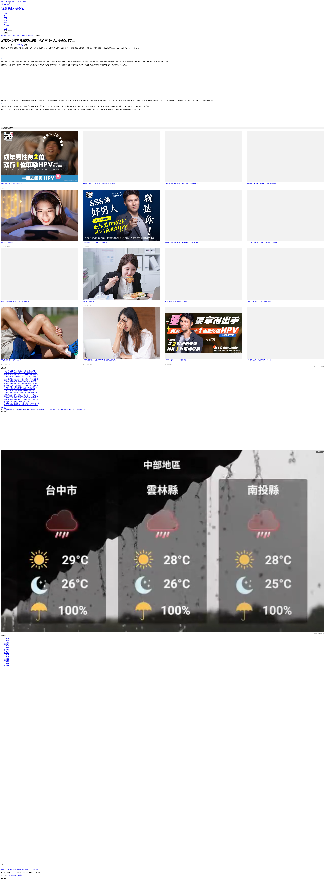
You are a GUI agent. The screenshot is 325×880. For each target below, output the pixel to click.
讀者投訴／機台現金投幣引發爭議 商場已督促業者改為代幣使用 (25, 410)
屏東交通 (6, 642)
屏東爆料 (30, 36)
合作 (5, 24)
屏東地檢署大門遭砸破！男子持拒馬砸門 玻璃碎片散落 (21, 405)
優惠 (5, 13)
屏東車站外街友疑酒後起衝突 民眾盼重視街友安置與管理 (67, 410)
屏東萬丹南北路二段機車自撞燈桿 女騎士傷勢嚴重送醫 (261, 183)
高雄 (5, 20)
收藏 (2, 408)
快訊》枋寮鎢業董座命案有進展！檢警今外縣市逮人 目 (21, 399)
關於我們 (14, 1)
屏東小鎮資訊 (17, 36)
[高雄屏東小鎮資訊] (12, 8)
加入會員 (6, 4)
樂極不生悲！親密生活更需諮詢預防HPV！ (12, 183)
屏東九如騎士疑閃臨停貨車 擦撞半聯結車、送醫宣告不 (21, 380)
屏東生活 (6, 653)
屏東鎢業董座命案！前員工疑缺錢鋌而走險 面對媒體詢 (21, 397)
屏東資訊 (24, 36)
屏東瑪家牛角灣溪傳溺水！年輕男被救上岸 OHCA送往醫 (21, 403)
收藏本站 (9, 1)
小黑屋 (22, 869)
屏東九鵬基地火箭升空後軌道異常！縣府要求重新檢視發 (21, 378)
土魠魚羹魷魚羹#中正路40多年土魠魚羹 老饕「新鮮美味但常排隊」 (182, 183)
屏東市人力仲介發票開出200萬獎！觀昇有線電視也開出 (20, 392)
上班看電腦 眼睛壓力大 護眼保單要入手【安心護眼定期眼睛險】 (100, 360)
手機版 (18, 869)
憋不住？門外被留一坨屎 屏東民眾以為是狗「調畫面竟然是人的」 (264, 242)
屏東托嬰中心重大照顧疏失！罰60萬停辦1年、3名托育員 (21, 376)
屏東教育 (6, 647)
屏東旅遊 (6, 649)
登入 (2, 4)
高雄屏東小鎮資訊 (6, 36)
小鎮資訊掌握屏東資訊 (15, 875)
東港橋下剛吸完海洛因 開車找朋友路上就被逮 (177, 301)
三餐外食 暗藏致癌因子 (89, 301)
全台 (5, 17)
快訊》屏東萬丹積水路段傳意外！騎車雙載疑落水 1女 (20, 373)
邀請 (5, 408)
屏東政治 (6, 644)
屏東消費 (6, 654)
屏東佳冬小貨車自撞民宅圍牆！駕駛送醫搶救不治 (19, 390)
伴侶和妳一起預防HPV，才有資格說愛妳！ (176, 360)
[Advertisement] (109, 85)
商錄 (5, 15)
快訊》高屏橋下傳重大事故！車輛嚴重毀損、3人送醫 (20, 394)
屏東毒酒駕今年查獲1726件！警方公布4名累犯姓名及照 (20, 383)
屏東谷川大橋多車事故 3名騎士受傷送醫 (16, 401)
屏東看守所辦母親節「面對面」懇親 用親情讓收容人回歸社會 (99, 183)
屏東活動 (6, 660)
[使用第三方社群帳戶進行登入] (10, 4)
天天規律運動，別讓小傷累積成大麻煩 (11, 360)
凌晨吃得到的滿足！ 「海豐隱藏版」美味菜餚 (259, 360)
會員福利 (6, 25)
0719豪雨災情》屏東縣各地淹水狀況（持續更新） (260, 301)
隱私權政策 (28, 869)
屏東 (5, 18)
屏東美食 (6, 663)
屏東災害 (6, 640)
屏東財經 (6, 651)
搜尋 (5, 29)
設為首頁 (3, 1)
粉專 (5, 22)
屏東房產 (6, 665)
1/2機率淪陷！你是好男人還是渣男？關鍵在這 (95, 242)
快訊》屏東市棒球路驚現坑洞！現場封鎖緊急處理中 (19, 371)
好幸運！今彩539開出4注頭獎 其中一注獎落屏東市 (19, 389)
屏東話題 (6, 656)
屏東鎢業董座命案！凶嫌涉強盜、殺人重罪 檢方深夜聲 (21, 396)
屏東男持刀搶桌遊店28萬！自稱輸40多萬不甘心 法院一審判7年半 (182, 242)
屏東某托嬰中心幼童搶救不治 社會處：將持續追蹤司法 (20, 387)
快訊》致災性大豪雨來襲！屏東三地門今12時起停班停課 (21, 374)
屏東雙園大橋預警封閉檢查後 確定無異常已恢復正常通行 (16, 301)
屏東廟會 (6, 661)
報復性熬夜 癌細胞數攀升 (7, 242)
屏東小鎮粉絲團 (11, 869)
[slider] (155, 630)
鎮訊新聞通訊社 (21, 1)
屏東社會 (6, 645)
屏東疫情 (6, 638)
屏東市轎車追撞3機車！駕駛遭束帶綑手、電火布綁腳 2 (21, 381)
